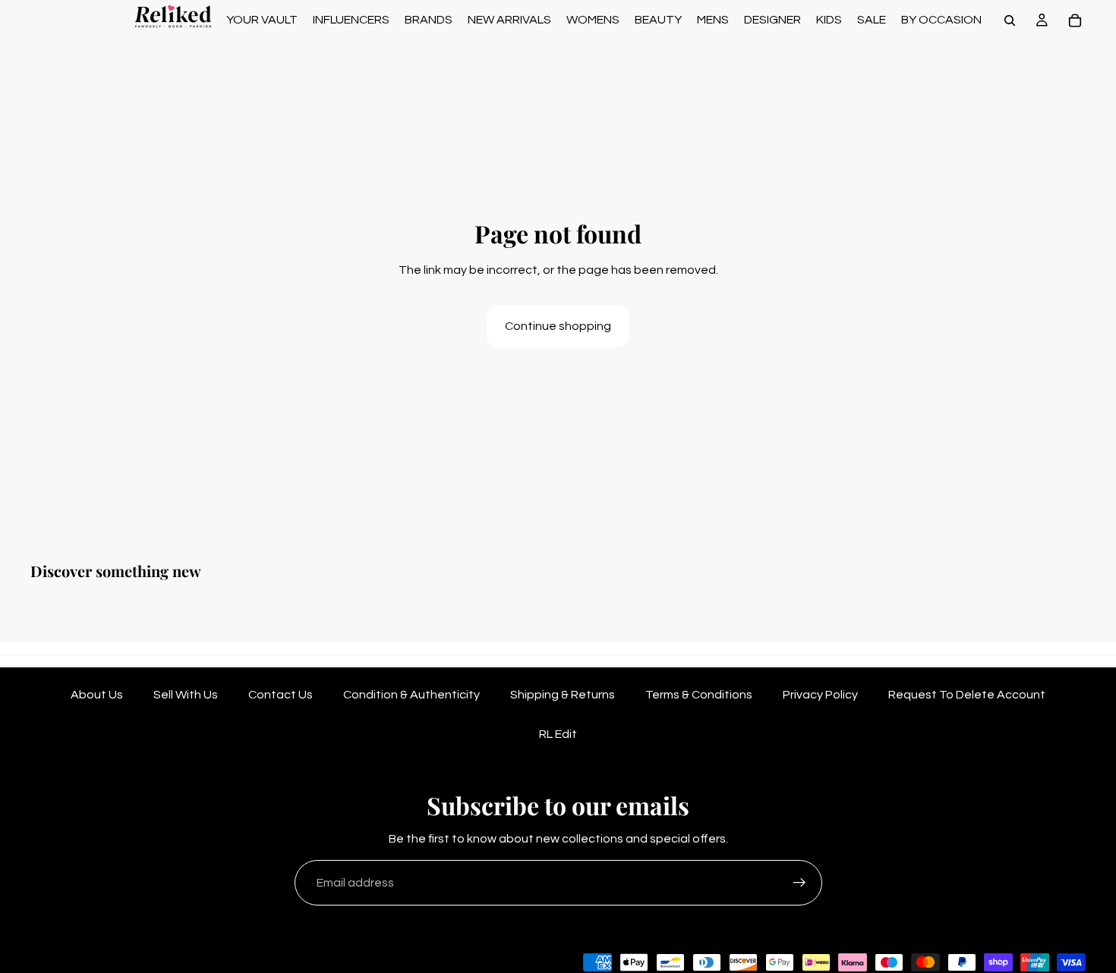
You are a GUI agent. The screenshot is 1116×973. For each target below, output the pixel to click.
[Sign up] (799, 883)
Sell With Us (185, 695)
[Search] (1009, 20)
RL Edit (558, 734)
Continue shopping (558, 326)
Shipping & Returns (562, 695)
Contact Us (280, 695)
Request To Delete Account (966, 695)
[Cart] (1075, 20)
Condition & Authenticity (411, 695)
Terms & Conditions (698, 695)
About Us (97, 695)
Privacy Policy (820, 695)
